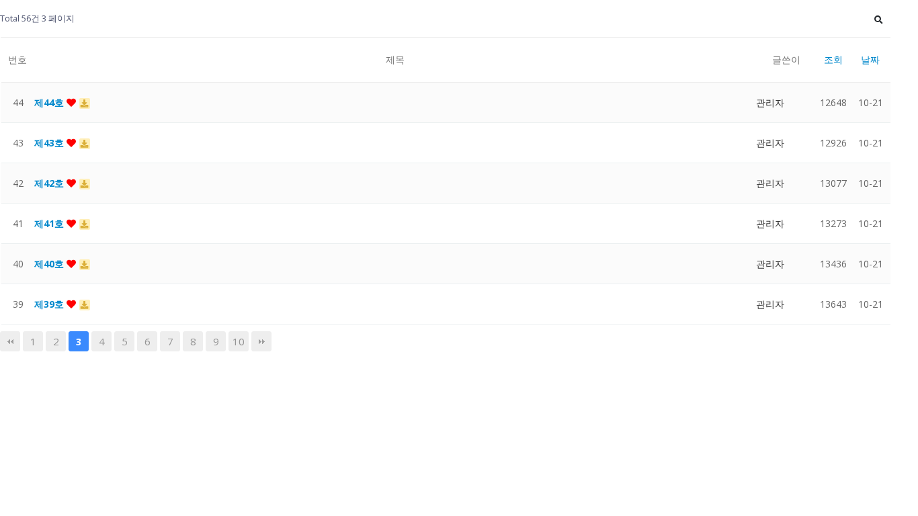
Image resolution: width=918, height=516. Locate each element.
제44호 (50, 102)
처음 (10, 341)
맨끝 (261, 341)
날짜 (870, 59)
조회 (833, 59)
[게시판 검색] (879, 18)
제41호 (50, 223)
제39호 (50, 304)
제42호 (50, 183)
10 (239, 341)
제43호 (50, 142)
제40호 (50, 263)
